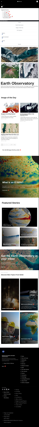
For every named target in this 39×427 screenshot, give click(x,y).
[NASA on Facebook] (2, 389)
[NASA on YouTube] (8, 389)
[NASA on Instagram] (4, 389)
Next (14, 144)
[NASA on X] (6, 389)
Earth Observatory (19, 25)
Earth (19, 22)
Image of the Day (19, 27)
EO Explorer (19, 30)
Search (19, 44)
